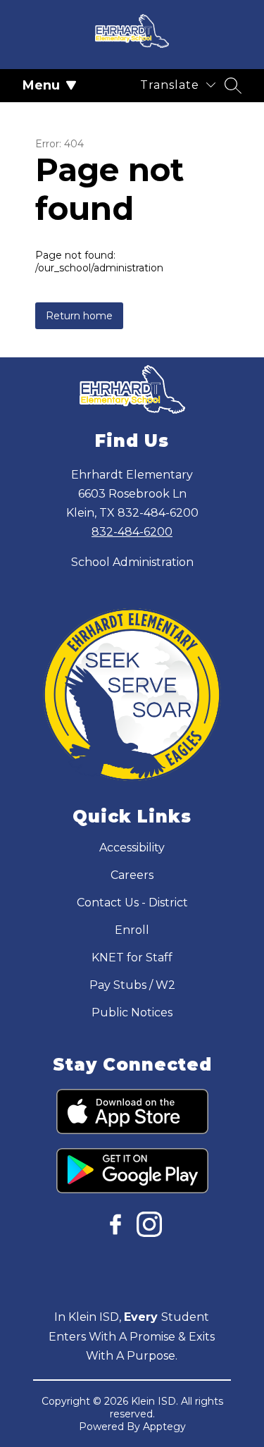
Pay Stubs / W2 (132, 985)
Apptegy (164, 1426)
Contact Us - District (132, 902)
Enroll (132, 930)
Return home (79, 315)
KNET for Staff (132, 957)
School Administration (132, 562)
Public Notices (132, 1012)
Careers (132, 875)
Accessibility (132, 847)
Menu (41, 85)
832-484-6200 (132, 531)
